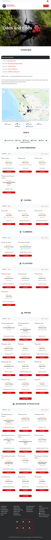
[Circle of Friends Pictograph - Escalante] (32, 530)
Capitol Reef (4, 506)
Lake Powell (4, 513)
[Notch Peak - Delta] (19, 530)
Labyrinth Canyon (12, 66)
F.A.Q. (47, 508)
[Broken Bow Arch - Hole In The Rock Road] (32, 524)
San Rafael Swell (30, 506)
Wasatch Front (29, 508)
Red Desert (16, 513)
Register (5, 1)
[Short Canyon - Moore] (19, 524)
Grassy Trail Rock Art (12, 69)
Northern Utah (17, 508)
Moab (2, 514)
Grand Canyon (4, 511)
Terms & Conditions (43, 516)
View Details (9, 171)
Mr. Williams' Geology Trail (14, 71)
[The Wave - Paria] (25, 530)
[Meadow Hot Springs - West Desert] (25, 524)
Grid (43, 153)
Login (9, 1)
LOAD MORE (25, 398)
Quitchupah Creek (12, 60)
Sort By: (4, 153)
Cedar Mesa (4, 508)
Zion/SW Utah (29, 511)
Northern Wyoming (18, 509)
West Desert (29, 509)
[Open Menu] (47, 6)
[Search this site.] (44, 6)
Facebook (42, 513)
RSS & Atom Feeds (44, 514)
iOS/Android (42, 511)
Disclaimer (41, 509)
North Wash (16, 506)
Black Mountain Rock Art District (15, 63)
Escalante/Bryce (4, 509)
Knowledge (41, 508)
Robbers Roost (17, 514)
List (47, 153)
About (40, 506)
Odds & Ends (17, 511)
